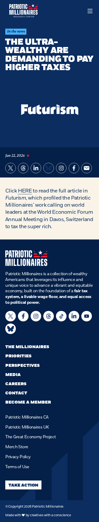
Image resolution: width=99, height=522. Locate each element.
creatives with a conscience (50, 515)
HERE (25, 190)
